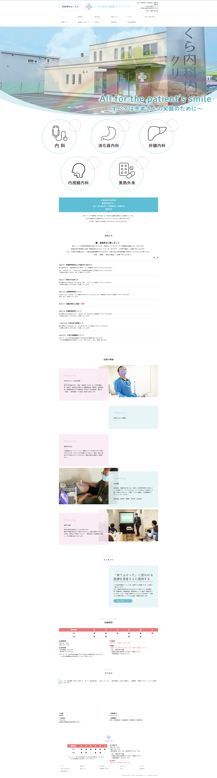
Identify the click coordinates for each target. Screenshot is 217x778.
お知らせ (97, 22)
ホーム (63, 16)
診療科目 (80, 16)
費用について (64, 22)
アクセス (130, 16)
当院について (114, 16)
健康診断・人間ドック (83, 22)
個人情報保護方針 (132, 22)
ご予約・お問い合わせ (149, 16)
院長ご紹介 (97, 16)
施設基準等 (114, 22)
